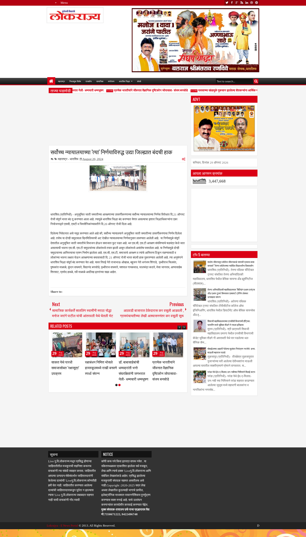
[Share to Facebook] (71, 335)
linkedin (246, 2)
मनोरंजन (111, 81)
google (236, 2)
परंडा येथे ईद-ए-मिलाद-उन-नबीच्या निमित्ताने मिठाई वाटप (231, 372)
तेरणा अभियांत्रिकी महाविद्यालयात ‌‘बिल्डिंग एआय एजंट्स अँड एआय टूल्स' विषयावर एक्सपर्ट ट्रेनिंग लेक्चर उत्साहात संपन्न (231, 293)
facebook (232, 2)
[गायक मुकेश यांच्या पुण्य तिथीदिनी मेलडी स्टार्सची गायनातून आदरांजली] (101, 345)
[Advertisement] (118, 120)
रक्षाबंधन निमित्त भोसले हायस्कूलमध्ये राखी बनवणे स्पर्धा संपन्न (168, 367)
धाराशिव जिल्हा (124, 81)
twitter (227, 2)
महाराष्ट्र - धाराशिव (68, 159)
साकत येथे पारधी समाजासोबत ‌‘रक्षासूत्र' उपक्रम (132, 367)
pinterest (256, 2)
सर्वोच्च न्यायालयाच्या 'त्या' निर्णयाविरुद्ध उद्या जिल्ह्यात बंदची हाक (111, 151)
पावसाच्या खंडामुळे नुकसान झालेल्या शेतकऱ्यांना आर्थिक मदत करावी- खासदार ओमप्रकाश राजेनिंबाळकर (246, 90)
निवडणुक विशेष (75, 81)
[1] (116, 396)
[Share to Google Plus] (79, 335)
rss (241, 2)
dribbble (251, 2)
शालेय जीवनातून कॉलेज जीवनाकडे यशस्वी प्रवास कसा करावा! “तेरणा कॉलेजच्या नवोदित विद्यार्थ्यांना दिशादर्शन (231, 263)
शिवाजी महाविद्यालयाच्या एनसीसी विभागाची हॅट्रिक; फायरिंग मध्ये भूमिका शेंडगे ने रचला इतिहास (229, 322)
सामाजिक (99, 81)
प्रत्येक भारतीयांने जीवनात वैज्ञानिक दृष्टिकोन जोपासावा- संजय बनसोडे (144, 90)
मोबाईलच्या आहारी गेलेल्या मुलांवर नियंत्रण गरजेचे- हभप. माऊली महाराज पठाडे (231, 350)
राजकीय (89, 81)
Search (256, 81)
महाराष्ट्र (61, 81)
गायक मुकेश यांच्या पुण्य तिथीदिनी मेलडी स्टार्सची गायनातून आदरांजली (100, 367)
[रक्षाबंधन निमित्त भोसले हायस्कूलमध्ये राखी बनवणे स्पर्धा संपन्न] (168, 345)
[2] (119, 396)
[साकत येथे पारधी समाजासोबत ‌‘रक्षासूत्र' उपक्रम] (134, 345)
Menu (64, 2)
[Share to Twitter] (75, 335)
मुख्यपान (51, 81)
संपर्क (139, 81)
